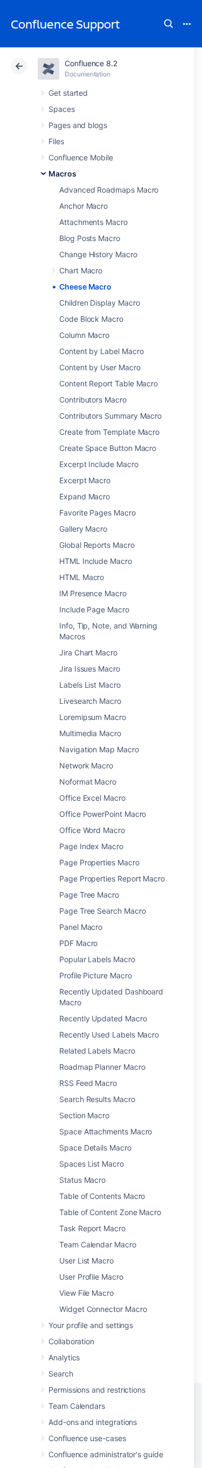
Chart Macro (80, 270)
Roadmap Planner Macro (102, 1066)
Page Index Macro (91, 846)
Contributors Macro (93, 399)
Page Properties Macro (99, 862)
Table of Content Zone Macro (110, 1212)
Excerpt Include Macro (98, 464)
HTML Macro (81, 577)
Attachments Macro (93, 222)
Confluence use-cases (87, 1438)
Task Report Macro (92, 1228)
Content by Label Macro (101, 351)
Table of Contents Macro (102, 1196)
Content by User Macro (100, 367)
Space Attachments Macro (105, 1131)
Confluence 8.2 (91, 63)
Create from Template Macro (109, 431)
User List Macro (86, 1260)
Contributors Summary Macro (110, 415)
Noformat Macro (87, 781)
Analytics (64, 1357)
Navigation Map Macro (99, 749)
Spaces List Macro (91, 1163)
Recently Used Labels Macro (109, 1034)
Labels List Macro (90, 684)
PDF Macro (78, 943)
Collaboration (71, 1341)
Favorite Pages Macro (97, 512)
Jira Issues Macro (89, 668)
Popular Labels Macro (97, 959)
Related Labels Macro (97, 1050)
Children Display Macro (99, 302)
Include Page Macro (94, 609)
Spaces (61, 109)
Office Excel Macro (92, 797)
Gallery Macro (83, 528)
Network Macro (86, 765)
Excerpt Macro (84, 480)
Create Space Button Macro (107, 448)
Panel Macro (80, 926)
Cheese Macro (85, 286)
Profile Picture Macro (95, 975)
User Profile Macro (91, 1276)
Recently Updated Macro (103, 1018)
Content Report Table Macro (108, 383)
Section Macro (84, 1115)
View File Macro (86, 1292)
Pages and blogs (77, 125)
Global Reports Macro (97, 544)
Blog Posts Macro (89, 238)
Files (56, 141)
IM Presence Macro (93, 593)
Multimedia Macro (90, 733)
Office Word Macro (92, 830)
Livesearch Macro (90, 700)
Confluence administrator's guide (105, 1454)
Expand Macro (84, 496)
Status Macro (82, 1179)
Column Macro (84, 335)
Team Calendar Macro (97, 1244)
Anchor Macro (83, 205)
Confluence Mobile (80, 157)
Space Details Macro (95, 1147)
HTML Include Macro (95, 561)
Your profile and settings (90, 1325)
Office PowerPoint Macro (102, 813)
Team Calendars (76, 1405)
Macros (62, 173)
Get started (68, 92)
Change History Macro (98, 254)
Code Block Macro (91, 318)
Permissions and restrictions (96, 1389)
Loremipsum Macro (92, 717)
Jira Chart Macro (88, 652)
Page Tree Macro (89, 894)
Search (168, 23)
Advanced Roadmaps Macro (108, 189)
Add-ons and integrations (92, 1422)
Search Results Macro (97, 1099)
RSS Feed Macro (88, 1083)
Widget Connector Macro (103, 1309)
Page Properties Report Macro (112, 878)
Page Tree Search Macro (102, 910)
